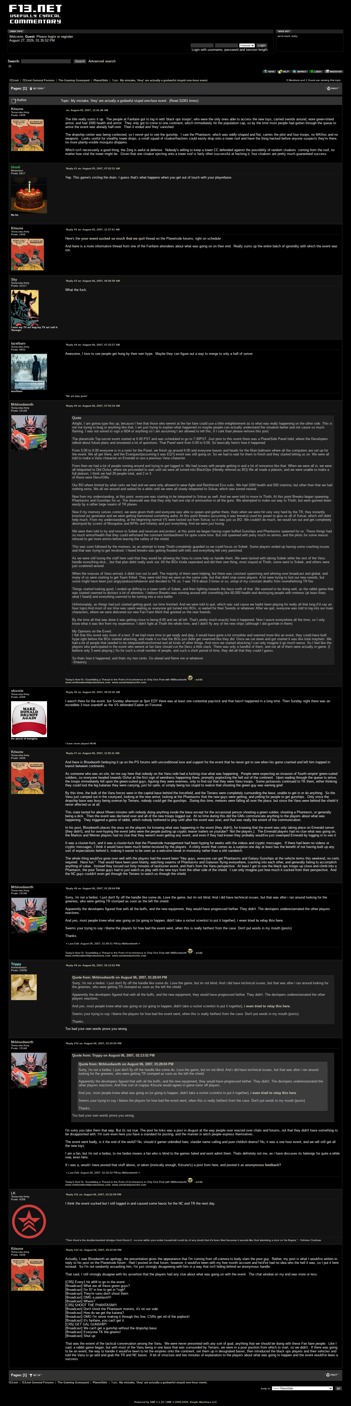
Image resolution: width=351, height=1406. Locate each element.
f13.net (14, 80)
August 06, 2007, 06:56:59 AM (93, 280)
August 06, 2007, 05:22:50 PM (93, 1249)
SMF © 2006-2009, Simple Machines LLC (191, 1402)
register (67, 36)
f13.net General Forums (38, 80)
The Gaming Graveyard (74, 80)
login (52, 36)
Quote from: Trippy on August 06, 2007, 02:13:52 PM (113, 1055)
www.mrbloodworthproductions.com (87, 682)
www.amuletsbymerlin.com (129, 682)
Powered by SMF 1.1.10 (149, 1402)
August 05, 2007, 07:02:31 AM (93, 168)
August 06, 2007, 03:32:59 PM (93, 1194)
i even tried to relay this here (260, 920)
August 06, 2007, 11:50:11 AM (92, 753)
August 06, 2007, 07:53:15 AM (93, 405)
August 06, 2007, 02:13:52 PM (93, 965)
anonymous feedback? (263, 1165)
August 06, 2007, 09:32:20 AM (93, 692)
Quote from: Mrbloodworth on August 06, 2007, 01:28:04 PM (119, 977)
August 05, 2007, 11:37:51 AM (92, 229)
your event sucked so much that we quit (113, 238)
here (75, 246)
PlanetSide (101, 80)
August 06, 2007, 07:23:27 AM (93, 344)
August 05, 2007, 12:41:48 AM (87, 110)
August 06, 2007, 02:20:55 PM (93, 1043)
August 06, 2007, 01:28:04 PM (93, 888)
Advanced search (102, 61)
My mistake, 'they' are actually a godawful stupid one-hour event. (164, 80)
